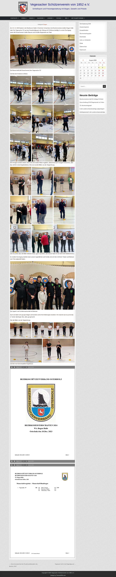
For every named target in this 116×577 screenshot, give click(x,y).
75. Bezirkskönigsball (85, 105)
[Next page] (14, 367)
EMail (81, 43)
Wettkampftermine (77, 18)
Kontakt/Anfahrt (84, 30)
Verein (23, 18)
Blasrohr (40, 18)
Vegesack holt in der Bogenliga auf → (65, 564)
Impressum (83, 49)
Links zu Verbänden (85, 40)
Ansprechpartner (84, 27)
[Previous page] (12, 367)
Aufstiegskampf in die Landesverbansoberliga (92, 112)
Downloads (83, 36)
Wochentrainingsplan (85, 33)
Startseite (13, 18)
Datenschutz (83, 46)
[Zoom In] (26, 367)
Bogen (31, 18)
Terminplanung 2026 (85, 23)
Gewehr (49, 18)
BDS (66, 18)
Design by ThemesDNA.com (58, 575)
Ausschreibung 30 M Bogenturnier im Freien (92, 102)
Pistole (58, 18)
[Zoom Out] (23, 367)
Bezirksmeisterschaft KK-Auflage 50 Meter (91, 99)
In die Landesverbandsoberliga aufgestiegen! (92, 109)
